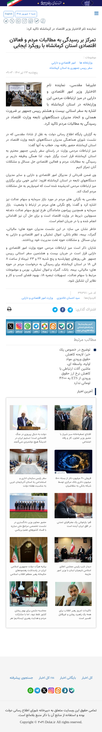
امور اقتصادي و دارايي (63, 63)
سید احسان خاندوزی (68, 298)
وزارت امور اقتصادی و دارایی (37, 298)
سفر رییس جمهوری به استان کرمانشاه (71, 68)
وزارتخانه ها (85, 63)
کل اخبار (87, 678)
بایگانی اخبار (68, 678)
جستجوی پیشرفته (21, 678)
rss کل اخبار (46, 678)
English (8, 14)
